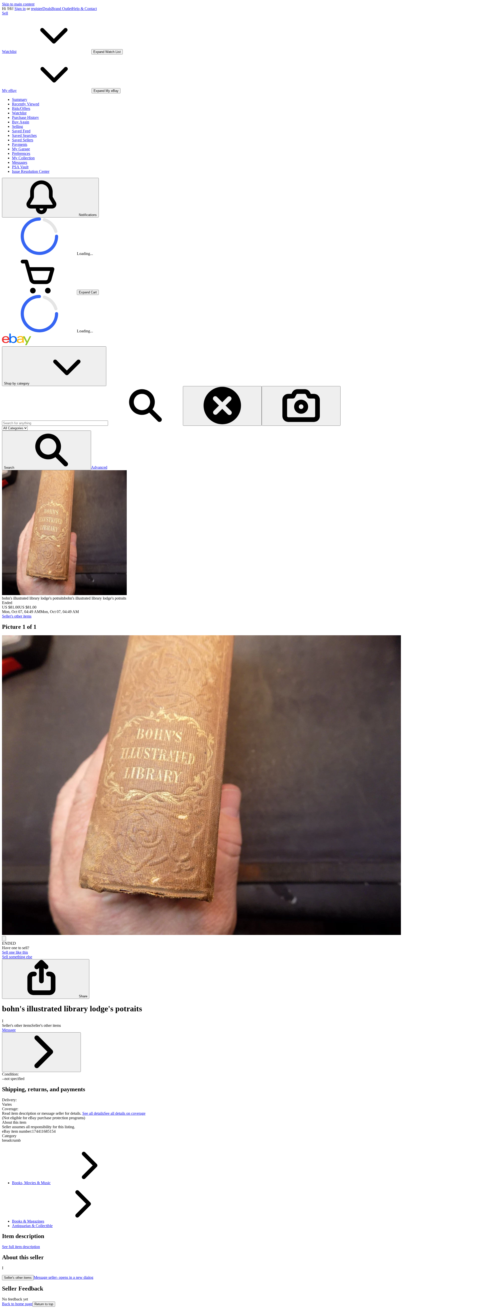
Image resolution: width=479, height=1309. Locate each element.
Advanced (99, 467)
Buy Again (20, 122)
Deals (46, 8)
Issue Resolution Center (30, 171)
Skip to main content (18, 4)
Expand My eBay (106, 91)
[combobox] (55, 423)
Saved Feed (21, 131)
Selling (17, 126)
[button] (46, 450)
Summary (19, 99)
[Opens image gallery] (4, 938)
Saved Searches (24, 135)
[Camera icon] (301, 406)
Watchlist (19, 113)
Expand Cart (88, 292)
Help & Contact (84, 8)
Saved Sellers (22, 140)
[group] (239, 785)
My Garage (21, 149)
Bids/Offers (21, 108)
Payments (19, 144)
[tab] (239, 1122)
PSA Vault (20, 167)
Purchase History (25, 117)
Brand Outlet (61, 8)
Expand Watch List (107, 52)
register (36, 8)
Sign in (20, 8)
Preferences (21, 153)
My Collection (23, 158)
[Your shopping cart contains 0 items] (39, 292)
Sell (5, 13)
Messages (19, 162)
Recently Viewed (25, 104)
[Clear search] (222, 406)
